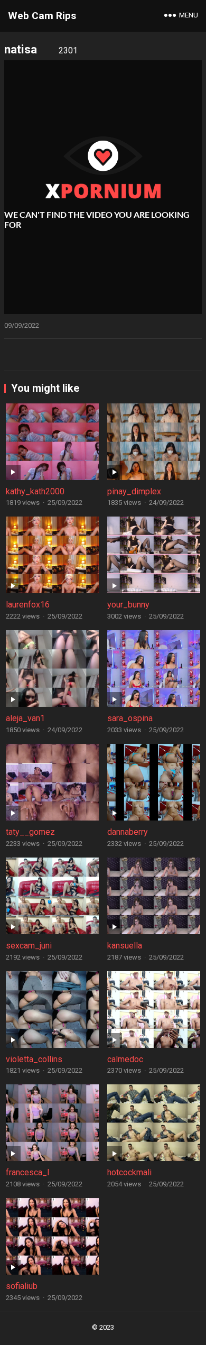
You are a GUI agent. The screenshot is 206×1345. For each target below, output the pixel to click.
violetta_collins (34, 1059)
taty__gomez (30, 832)
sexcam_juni (29, 946)
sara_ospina (130, 718)
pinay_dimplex (134, 491)
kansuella (124, 946)
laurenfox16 (28, 605)
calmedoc (125, 1059)
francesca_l (27, 1172)
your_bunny (128, 605)
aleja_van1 (25, 718)
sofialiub (22, 1286)
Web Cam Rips (42, 16)
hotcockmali (129, 1172)
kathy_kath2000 (35, 491)
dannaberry (127, 832)
